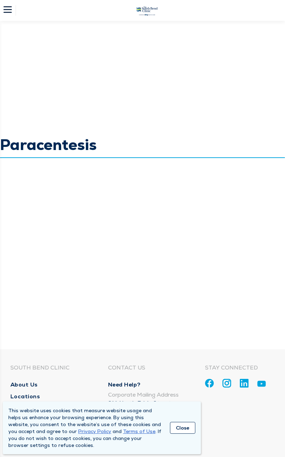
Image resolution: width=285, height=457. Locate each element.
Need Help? (124, 384)
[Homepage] (147, 10)
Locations (25, 396)
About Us (24, 384)
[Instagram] (226, 383)
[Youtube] (261, 385)
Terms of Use (139, 431)
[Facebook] (209, 383)
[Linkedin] (244, 383)
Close (182, 428)
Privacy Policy (94, 431)
